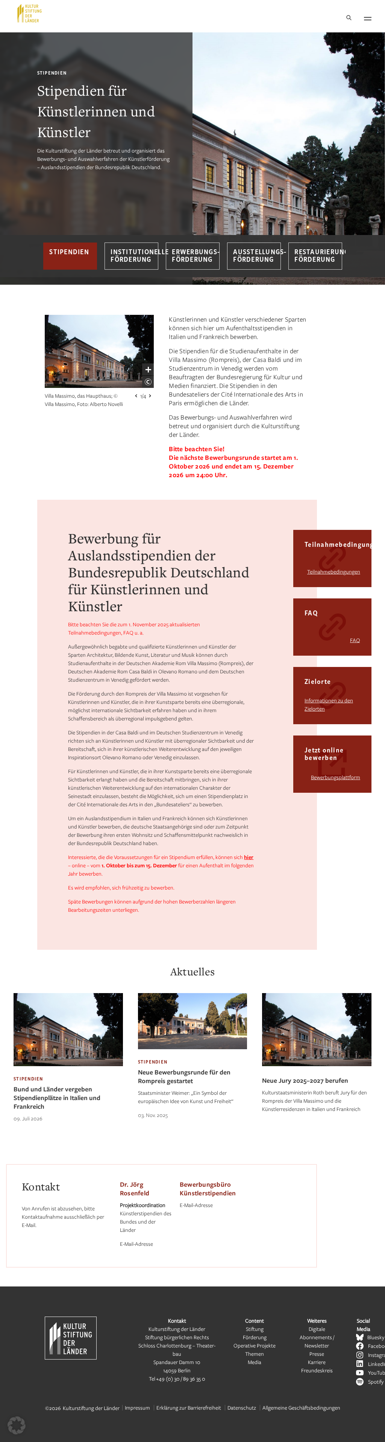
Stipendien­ (69, 252)
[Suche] (349, 18)
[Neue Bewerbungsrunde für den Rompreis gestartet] (192, 1054)
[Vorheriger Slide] (136, 396)
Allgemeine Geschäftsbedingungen (301, 1407)
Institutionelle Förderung (134, 256)
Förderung (255, 1337)
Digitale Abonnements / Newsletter (317, 1337)
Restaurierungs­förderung (318, 256)
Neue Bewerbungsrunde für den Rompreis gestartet (184, 1076)
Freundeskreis (317, 1370)
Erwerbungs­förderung (195, 256)
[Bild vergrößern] (148, 369)
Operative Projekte (254, 1345)
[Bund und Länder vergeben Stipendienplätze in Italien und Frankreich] (68, 1071)
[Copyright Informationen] (148, 382)
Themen (254, 1353)
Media (254, 1362)
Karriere (317, 1362)
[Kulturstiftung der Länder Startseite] (29, 13)
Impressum (137, 1407)
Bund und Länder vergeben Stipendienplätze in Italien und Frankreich (57, 1098)
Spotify (375, 1381)
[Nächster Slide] (150, 396)
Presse (316, 1353)
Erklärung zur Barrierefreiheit (188, 1407)
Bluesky (375, 1337)
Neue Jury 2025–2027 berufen (305, 1080)
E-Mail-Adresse (136, 1243)
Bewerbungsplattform (335, 777)
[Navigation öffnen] (367, 17)
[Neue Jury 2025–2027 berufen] (316, 1071)
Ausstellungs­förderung (256, 256)
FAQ (355, 640)
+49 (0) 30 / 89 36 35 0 (180, 1378)
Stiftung (255, 1328)
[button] (16, 1425)
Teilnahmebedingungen (333, 571)
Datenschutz (241, 1407)
